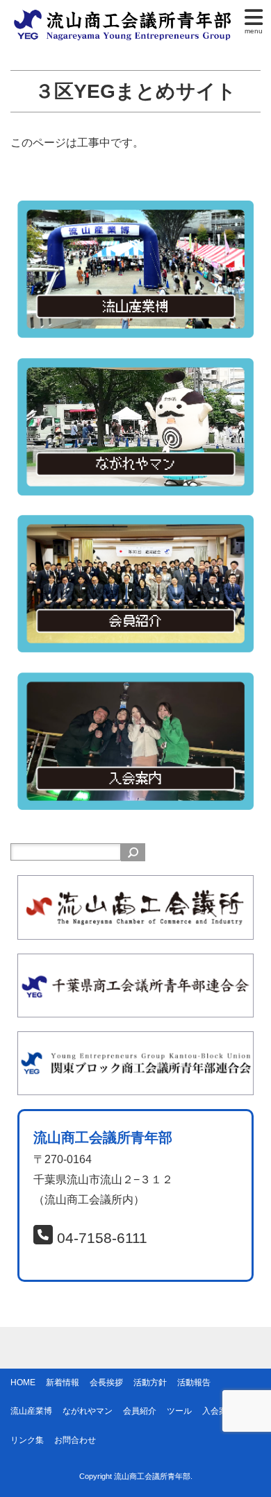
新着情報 (62, 1382)
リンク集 (27, 1440)
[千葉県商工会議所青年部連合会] (135, 963)
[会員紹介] (135, 524)
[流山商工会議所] (135, 884)
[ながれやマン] (135, 367)
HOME (22, 1382)
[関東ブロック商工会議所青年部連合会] (135, 1041)
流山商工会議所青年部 (152, 1476)
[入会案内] (135, 682)
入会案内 (219, 1411)
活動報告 (194, 1382)
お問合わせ (75, 1440)
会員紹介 (139, 1411)
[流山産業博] (135, 210)
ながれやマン (88, 1411)
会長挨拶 (106, 1382)
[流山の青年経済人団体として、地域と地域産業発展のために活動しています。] (125, 16)
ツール (179, 1411)
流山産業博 (31, 1411)
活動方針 (150, 1382)
